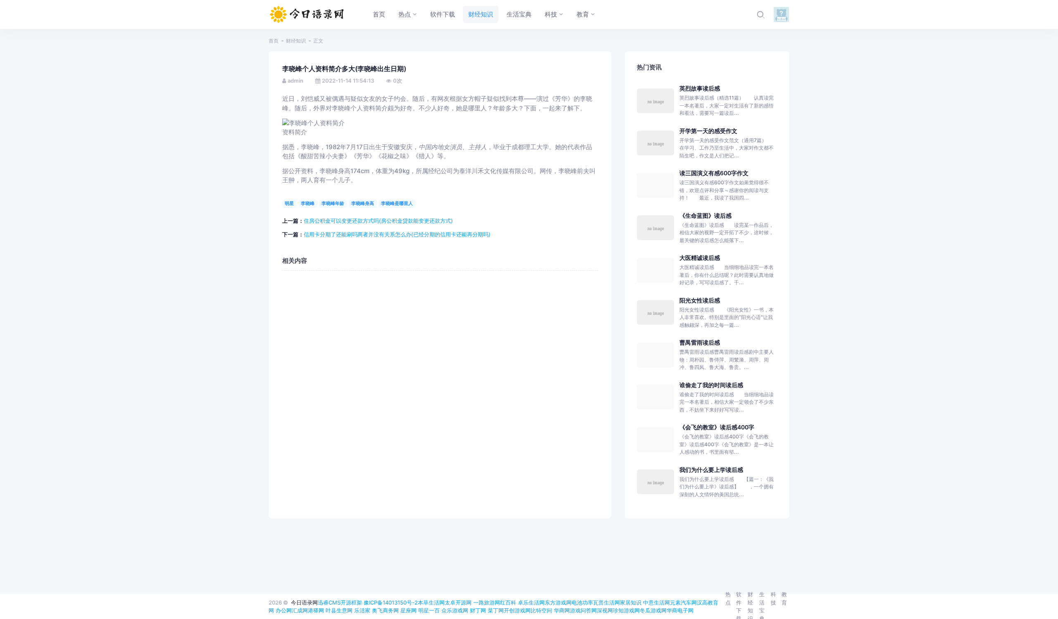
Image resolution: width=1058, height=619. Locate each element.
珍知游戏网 (626, 610)
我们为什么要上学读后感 (711, 469)
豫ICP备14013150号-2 (391, 602)
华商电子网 (680, 610)
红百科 (508, 602)
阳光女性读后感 (699, 300)
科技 (773, 598)
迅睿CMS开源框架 (340, 602)
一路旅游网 (486, 602)
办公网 (284, 610)
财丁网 (478, 610)
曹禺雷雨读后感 (699, 342)
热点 (728, 598)
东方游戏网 (558, 602)
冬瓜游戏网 (653, 610)
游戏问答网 (583, 610)
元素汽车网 (683, 602)
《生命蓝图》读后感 (705, 215)
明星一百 (429, 610)
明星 (289, 203)
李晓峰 (308, 203)
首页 (274, 41)
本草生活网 (431, 602)
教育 (784, 598)
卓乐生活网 (531, 602)
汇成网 (300, 610)
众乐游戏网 (454, 610)
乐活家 (362, 610)
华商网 (562, 610)
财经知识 (296, 41)
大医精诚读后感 (699, 257)
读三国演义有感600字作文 (713, 172)
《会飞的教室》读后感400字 (716, 427)
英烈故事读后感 (699, 88)
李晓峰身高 (362, 203)
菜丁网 (496, 610)
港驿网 (316, 610)
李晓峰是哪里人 (397, 203)
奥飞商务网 (385, 610)
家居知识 (630, 602)
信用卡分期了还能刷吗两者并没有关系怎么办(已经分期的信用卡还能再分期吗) (397, 234)
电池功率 (582, 602)
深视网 (605, 610)
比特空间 (541, 610)
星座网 (408, 610)
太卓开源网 (458, 602)
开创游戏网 (517, 610)
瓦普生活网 (606, 602)
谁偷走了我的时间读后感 (711, 384)
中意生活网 (656, 602)
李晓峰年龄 (333, 203)
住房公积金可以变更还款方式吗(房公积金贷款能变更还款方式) (378, 220)
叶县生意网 (339, 610)
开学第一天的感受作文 (708, 130)
